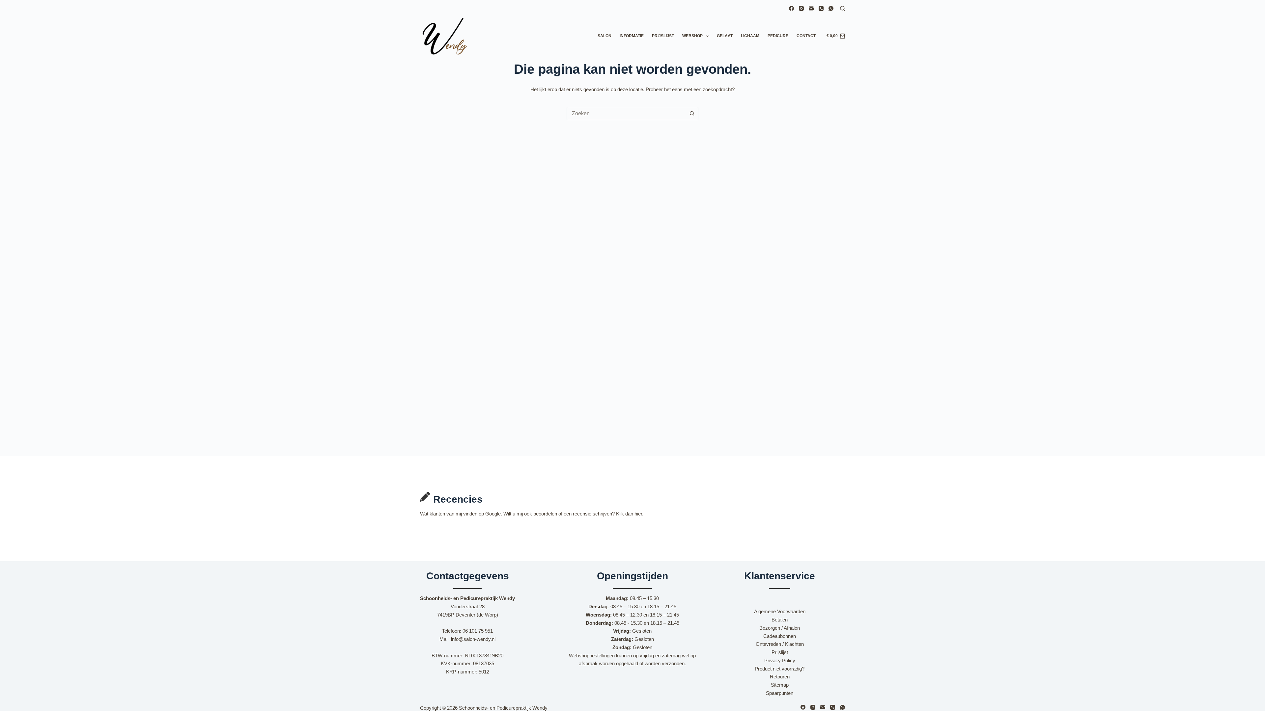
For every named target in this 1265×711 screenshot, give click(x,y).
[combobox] (626, 113)
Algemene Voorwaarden (779, 611)
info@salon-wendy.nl (473, 639)
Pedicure (778, 36)
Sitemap (780, 685)
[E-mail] (811, 8)
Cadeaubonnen (779, 636)
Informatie (632, 36)
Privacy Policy (779, 660)
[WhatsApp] (831, 8)
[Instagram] (801, 8)
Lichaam (750, 36)
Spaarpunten (779, 693)
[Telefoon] (821, 8)
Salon (604, 36)
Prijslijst (663, 36)
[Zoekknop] (692, 113)
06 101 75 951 (478, 631)
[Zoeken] (842, 8)
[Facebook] (791, 8)
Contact (806, 36)
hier (638, 513)
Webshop (692, 36)
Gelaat (725, 36)
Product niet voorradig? (779, 669)
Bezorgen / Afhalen (779, 628)
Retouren (780, 676)
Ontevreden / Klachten (780, 644)
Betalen (780, 619)
